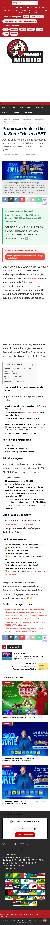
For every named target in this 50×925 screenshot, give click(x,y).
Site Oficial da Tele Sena (19, 524)
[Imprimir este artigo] (33, 201)
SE (44, 860)
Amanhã (14, 29)
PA (22, 863)
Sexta (6, 34)
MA (24, 860)
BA (16, 860)
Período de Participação (13, 371)
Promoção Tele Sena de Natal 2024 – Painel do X (22, 718)
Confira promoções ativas (14, 381)
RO (26, 863)
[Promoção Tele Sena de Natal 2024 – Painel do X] (25, 698)
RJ (19, 865)
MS (29, 857)
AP (13, 863)
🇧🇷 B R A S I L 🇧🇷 (9, 855)
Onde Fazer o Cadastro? (14, 376)
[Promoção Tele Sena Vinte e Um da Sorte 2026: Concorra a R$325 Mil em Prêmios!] (25, 739)
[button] (2, 103)
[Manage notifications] (45, 920)
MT (24, 857)
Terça (23, 29)
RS (11, 868)
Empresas (28, 112)
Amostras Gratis (25, 107)
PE (33, 860)
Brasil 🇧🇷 (39, 107)
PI (36, 860)
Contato (8, 844)
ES (11, 865)
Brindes (5, 112)
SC (15, 868)
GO (20, 857)
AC (9, 863)
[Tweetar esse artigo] (11, 201)
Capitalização (14, 647)
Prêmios (15, 112)
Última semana (36, 16)
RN (40, 860)
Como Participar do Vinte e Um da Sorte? (20, 368)
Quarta (30, 29)
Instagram (27, 844)
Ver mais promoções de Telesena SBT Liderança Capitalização (25, 256)
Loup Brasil (19, 920)
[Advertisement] (25, 83)
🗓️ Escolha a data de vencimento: (25, 821)
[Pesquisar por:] (25, 3)
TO (34, 863)
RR (30, 863)
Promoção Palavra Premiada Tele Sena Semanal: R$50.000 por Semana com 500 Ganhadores (23, 218)
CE (20, 860)
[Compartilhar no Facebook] (5, 201)
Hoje (26, 16)
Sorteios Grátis (8, 107)
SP (23, 865)
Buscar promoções (25, 835)
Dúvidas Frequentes (12, 379)
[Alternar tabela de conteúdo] (32, 365)
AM (17, 863)
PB (29, 860)
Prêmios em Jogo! (11, 374)
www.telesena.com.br (30, 412)
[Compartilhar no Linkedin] (16, 201)
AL (12, 860)
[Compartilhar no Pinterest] (22, 201)
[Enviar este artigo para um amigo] (27, 201)
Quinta (39, 29)
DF (16, 857)
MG (15, 865)
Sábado (14, 34)
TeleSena (31, 278)
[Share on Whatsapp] (39, 201)
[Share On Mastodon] (44, 201)
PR (7, 868)
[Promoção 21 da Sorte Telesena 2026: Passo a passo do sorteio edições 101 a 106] (25, 782)
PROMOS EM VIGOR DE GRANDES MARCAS (20, 21)
